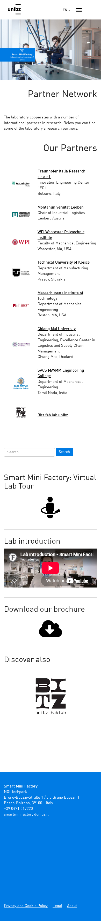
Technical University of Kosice (64, 263)
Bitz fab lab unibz (53, 415)
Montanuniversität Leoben (61, 208)
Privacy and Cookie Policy (26, 906)
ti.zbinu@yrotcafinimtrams (26, 815)
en (65, 10)
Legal (57, 906)
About (72, 906)
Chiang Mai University (57, 329)
